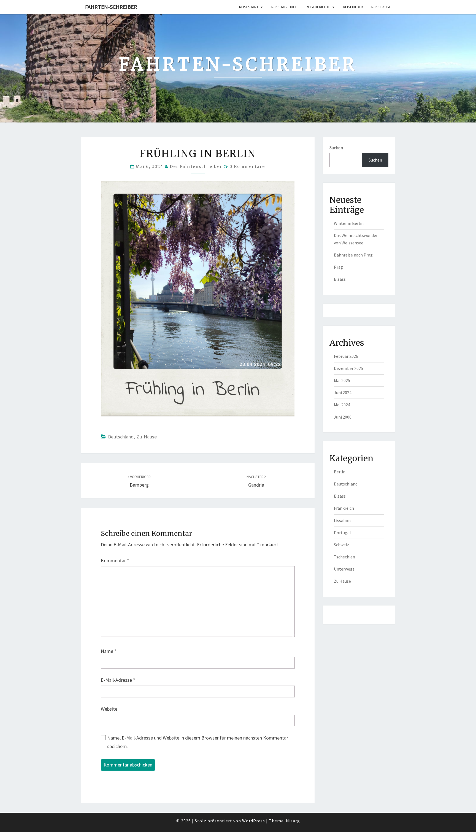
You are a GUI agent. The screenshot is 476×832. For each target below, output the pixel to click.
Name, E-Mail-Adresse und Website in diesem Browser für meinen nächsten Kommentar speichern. (197, 742)
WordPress (253, 820)
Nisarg (293, 820)
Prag (338, 267)
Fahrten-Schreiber (111, 6)
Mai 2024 (342, 404)
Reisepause (381, 6)
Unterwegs (344, 569)
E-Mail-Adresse (118, 680)
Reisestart (248, 6)
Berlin (339, 471)
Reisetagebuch (284, 6)
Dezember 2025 (348, 368)
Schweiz (341, 544)
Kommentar (115, 560)
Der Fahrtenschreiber (196, 166)
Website (109, 709)
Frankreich (344, 508)
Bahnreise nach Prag (353, 255)
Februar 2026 (346, 356)
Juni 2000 (342, 417)
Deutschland (121, 436)
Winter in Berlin (349, 223)
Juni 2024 (342, 392)
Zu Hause (147, 436)
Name (109, 651)
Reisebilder (353, 6)
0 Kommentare (247, 166)
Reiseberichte (318, 6)
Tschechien (344, 557)
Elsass (340, 279)
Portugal (342, 532)
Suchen (336, 147)
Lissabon (342, 520)
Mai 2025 (342, 380)
